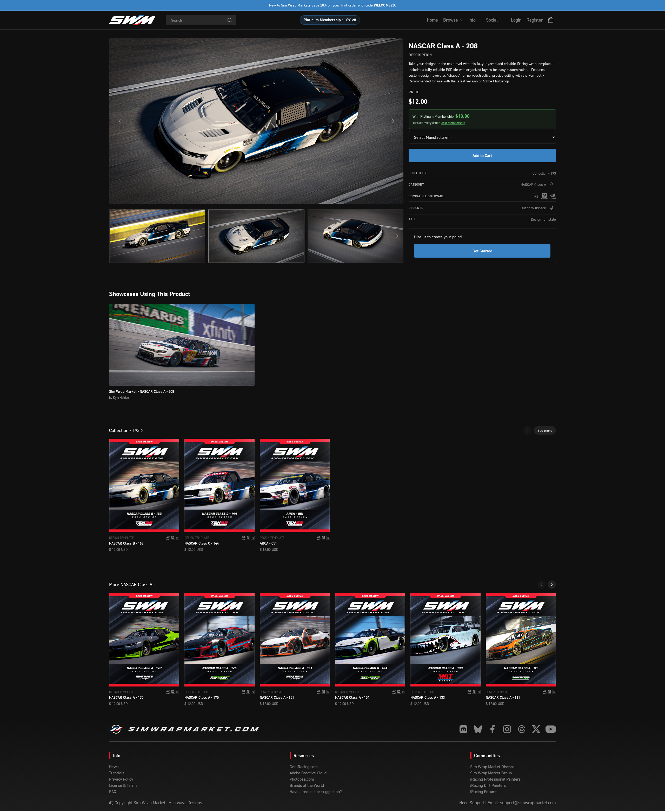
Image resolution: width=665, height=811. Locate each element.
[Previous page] (527, 430)
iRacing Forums (483, 791)
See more (544, 430)
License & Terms (123, 785)
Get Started (482, 250)
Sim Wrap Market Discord (492, 766)
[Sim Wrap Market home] (132, 20)
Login (516, 20)
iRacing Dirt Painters (488, 785)
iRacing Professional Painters (495, 779)
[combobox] (201, 20)
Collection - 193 (544, 173)
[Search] (229, 20)
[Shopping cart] (551, 20)
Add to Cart (482, 155)
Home (432, 20)
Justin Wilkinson (533, 208)
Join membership (453, 123)
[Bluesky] (478, 729)
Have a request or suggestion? (316, 791)
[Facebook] (492, 729)
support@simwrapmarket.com (528, 802)
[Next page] (552, 584)
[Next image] (393, 121)
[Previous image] (119, 121)
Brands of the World (307, 785)
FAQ (112, 791)
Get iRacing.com (304, 766)
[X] (536, 729)
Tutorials (116, 772)
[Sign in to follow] (552, 184)
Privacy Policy (121, 779)
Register (535, 20)
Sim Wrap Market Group (491, 772)
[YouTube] (551, 729)
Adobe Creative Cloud (308, 772)
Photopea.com (302, 779)
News (113, 766)
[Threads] (521, 729)
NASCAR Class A (533, 184)
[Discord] (463, 729)
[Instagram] (507, 729)
